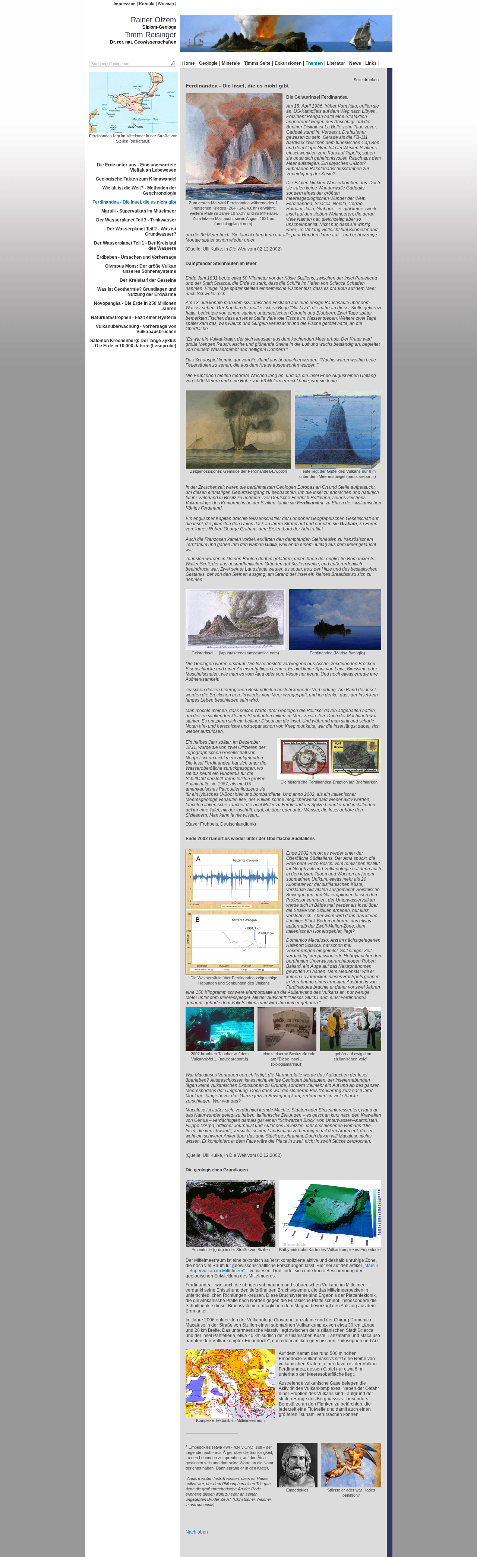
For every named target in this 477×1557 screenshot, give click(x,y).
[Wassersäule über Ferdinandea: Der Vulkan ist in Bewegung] (234, 972)
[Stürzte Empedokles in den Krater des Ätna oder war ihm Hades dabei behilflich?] (351, 1484)
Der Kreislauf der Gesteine (148, 280)
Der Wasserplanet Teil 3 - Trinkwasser (136, 220)
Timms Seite (257, 63)
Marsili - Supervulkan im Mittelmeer (138, 211)
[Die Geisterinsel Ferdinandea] (235, 647)
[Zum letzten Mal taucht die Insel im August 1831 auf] (234, 197)
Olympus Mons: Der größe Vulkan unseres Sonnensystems (140, 269)
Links (371, 63)
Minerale (231, 63)
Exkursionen (288, 63)
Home (188, 63)
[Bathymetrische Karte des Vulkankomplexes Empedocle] (330, 1244)
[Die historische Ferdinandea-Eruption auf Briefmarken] (329, 776)
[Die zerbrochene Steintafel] (287, 1048)
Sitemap (166, 3)
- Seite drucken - (366, 79)
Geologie (208, 63)
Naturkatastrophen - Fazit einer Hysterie (133, 317)
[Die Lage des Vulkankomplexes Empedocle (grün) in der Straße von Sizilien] (230, 1244)
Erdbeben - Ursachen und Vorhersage (136, 257)
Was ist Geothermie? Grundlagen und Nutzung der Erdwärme (136, 292)
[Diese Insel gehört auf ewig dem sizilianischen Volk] (350, 1048)
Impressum (125, 3)
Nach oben (197, 1532)
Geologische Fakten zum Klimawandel (136, 179)
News (355, 63)
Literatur (336, 63)
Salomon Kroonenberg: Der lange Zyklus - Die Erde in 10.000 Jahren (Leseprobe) (133, 343)
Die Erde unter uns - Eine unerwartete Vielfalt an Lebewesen (136, 167)
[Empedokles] (297, 1484)
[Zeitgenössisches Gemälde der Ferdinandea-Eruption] (238, 466)
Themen (314, 63)
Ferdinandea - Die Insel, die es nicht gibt (134, 202)
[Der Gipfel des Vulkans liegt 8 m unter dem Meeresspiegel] (338, 466)
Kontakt (147, 3)
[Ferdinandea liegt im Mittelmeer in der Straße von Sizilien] (133, 130)
